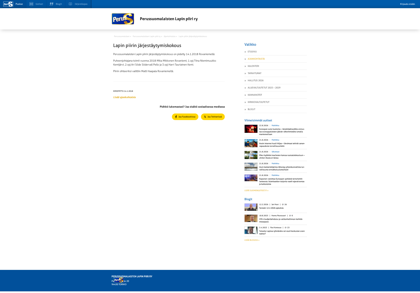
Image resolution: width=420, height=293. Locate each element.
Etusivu (252, 51)
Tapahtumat (254, 73)
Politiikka (275, 125)
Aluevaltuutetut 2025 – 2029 (264, 87)
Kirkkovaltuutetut (258, 102)
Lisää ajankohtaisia (124, 97)
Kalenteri (253, 66)
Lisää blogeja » (251, 240)
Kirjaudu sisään (407, 4)
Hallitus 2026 (255, 80)
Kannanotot (255, 95)
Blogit (251, 109)
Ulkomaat (275, 152)
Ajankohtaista (256, 58)
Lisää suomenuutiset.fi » (256, 190)
